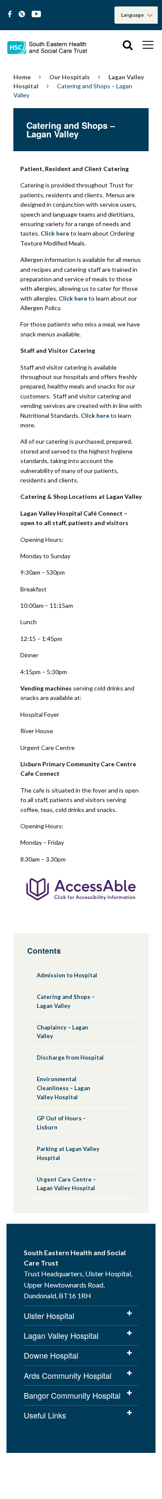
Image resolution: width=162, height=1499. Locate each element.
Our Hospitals (69, 77)
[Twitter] (21, 14)
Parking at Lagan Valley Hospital (68, 1153)
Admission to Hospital (67, 975)
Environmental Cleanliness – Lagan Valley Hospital (63, 1088)
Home (22, 77)
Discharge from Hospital (70, 1057)
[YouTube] (36, 14)
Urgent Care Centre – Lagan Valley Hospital (66, 1184)
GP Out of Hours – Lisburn (61, 1123)
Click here (55, 233)
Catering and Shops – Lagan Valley (66, 1001)
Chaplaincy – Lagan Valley (62, 1032)
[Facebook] (9, 14)
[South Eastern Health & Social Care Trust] (47, 44)
